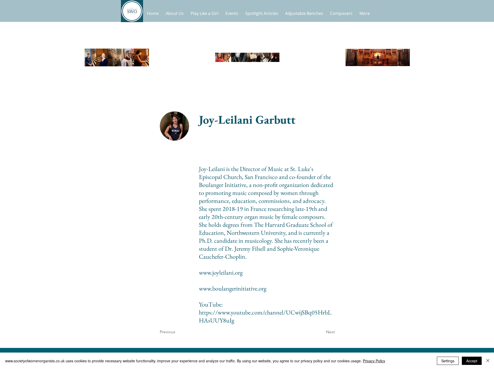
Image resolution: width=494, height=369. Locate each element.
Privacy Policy (374, 360)
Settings (447, 360)
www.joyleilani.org (221, 272)
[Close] (488, 361)
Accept (471, 360)
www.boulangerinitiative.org (232, 288)
